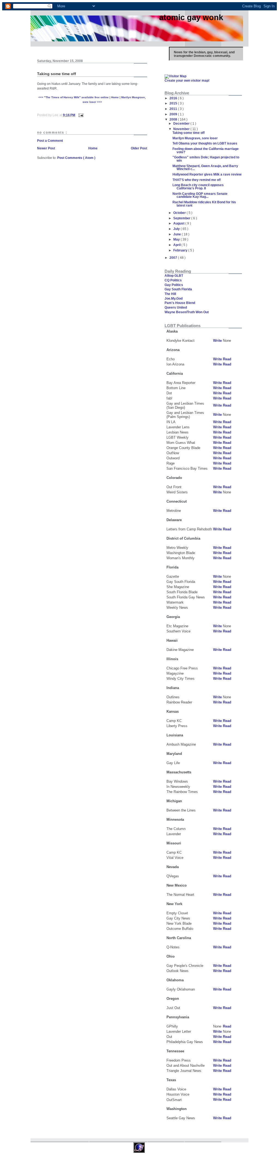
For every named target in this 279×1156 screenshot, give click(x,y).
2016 (173, 98)
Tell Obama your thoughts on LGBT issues (204, 143)
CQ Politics (173, 280)
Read (227, 359)
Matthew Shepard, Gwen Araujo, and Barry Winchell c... (205, 167)
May (177, 239)
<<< (73, 97)
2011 (173, 108)
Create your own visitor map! (187, 80)
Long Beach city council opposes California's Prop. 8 (198, 186)
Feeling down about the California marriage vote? (205, 150)
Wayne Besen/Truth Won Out (187, 312)
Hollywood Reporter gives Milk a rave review (206, 174)
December (181, 123)
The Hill (170, 294)
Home (115, 97)
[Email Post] (80, 115)
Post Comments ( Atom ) (76, 157)
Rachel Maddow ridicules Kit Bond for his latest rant (204, 203)
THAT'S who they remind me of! (196, 180)
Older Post (139, 148)
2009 (173, 114)
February (180, 250)
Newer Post (46, 148)
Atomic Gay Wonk (191, 17)
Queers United (176, 307)
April (177, 245)
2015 (173, 103)
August (179, 223)
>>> (99, 101)
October (180, 212)
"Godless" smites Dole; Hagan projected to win (205, 158)
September (182, 218)
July (177, 228)
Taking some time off (188, 132)
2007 (173, 257)
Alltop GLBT (174, 275)
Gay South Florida (178, 289)
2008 (173, 119)
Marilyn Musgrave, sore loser (195, 138)
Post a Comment (50, 140)
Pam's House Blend (180, 303)
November (181, 129)
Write (217, 341)
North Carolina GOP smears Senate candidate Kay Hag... (200, 195)
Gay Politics (174, 285)
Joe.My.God (174, 298)
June (177, 234)
